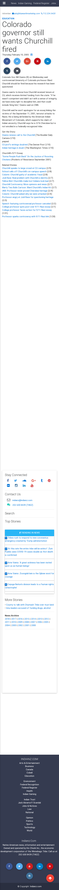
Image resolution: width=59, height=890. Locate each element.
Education (8, 18)
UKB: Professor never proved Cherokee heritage (25, 190)
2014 (33, 618)
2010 (13, 622)
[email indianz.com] (8, 500)
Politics (29, 821)
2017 (13, 618)
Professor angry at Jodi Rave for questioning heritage (27, 197)
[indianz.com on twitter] (16, 481)
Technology (29, 827)
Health (29, 791)
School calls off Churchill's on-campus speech (24, 171)
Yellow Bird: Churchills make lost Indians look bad (25, 181)
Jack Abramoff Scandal (29, 802)
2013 (40, 618)
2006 (39, 622)
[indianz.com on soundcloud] (24, 481)
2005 (46, 622)
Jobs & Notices (29, 806)
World (29, 830)
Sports (29, 824)
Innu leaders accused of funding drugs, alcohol (28, 608)
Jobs (53, 3)
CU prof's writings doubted (14, 144)
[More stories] (32, 54)
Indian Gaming (25, 3)
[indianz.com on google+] (34, 481)
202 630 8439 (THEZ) (22, 505)
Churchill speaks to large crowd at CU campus (24, 168)
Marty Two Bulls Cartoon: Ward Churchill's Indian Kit (27, 187)
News (13, 3)
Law (30, 809)
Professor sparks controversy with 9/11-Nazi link (25, 216)
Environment (30, 781)
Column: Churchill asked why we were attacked (24, 193)
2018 (7, 618)
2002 (20, 625)
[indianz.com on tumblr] (42, 481)
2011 (7, 622)
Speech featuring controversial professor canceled (26, 203)
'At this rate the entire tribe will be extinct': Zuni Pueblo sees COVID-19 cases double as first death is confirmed (29, 551)
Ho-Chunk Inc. (33, 848)
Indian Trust (29, 799)
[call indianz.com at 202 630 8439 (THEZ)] (8, 505)
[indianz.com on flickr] (9, 485)
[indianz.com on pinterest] (49, 481)
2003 (14, 625)
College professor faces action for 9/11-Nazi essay (27, 210)
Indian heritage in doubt (13, 147)
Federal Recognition (29, 784)
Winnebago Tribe (39, 851)
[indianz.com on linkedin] (24, 485)
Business (29, 766)
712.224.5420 (49, 13)
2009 (20, 622)
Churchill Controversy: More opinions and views (24, 184)
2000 (33, 625)
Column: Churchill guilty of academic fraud (22, 174)
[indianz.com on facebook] (8, 481)
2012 (46, 618)
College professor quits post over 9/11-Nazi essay (26, 206)
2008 (26, 622)
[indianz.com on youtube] (32, 485)
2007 (33, 622)
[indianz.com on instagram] (16, 485)
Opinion (29, 817)
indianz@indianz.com (22, 500)
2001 (27, 625)
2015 (26, 618)
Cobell (30, 772)
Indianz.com (36, 886)
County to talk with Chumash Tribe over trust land (30, 604)
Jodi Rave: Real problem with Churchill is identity (25, 177)
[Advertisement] (29, 342)
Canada (29, 769)
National (30, 812)
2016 (20, 618)
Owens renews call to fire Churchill (18, 135)
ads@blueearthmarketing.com (27, 13)
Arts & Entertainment (29, 763)
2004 (7, 625)
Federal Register (41, 3)
